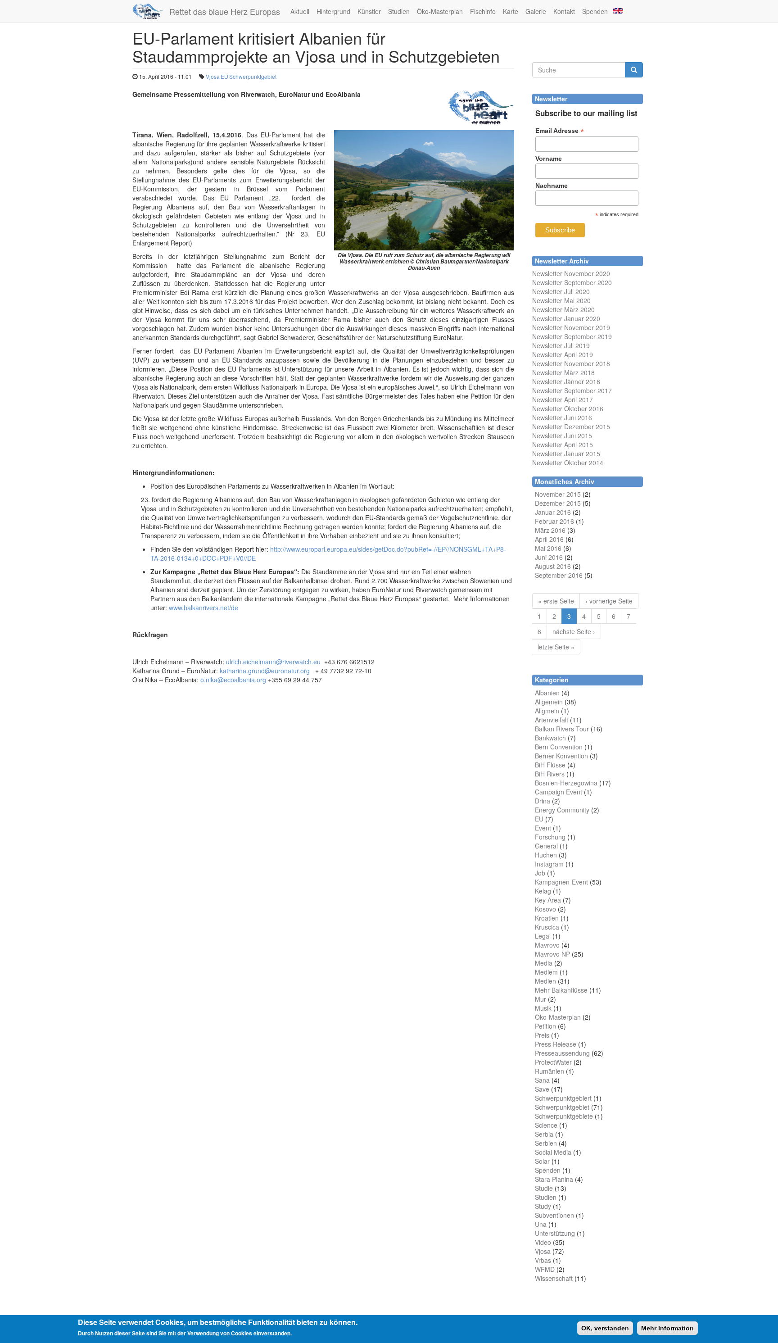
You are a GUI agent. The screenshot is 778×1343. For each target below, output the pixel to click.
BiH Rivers (550, 773)
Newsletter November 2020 (571, 273)
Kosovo (545, 908)
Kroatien (547, 917)
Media (543, 962)
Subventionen (554, 1215)
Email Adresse (559, 131)
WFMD (545, 1269)
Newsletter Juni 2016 (562, 417)
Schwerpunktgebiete (564, 1116)
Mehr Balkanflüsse (561, 989)
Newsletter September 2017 (572, 390)
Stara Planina (554, 1179)
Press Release (555, 1043)
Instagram (549, 863)
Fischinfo (483, 11)
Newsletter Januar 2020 (566, 318)
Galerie (535, 11)
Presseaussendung (562, 1052)
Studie (544, 1188)
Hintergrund (333, 11)
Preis (542, 1034)
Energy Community (562, 809)
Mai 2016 (548, 548)
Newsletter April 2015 (562, 444)
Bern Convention (559, 746)
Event (543, 827)
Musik (543, 1007)
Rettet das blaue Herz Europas (224, 11)
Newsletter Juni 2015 (562, 435)
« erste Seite (556, 600)
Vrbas (543, 1260)
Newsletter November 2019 (571, 327)
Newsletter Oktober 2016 (567, 408)
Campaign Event (558, 791)
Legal (543, 935)
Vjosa (213, 76)
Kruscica (547, 926)
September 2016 (559, 575)
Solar (542, 1161)
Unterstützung (555, 1233)
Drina (542, 800)
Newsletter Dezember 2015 (571, 426)
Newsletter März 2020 (563, 309)
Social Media (553, 1152)
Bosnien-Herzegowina (566, 782)
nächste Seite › (573, 631)
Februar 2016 (554, 521)
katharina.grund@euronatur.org (265, 670)
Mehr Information (667, 1328)
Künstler (369, 11)
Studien (399, 11)
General (546, 845)
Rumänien (549, 1070)
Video (543, 1242)
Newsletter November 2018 (571, 363)
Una (541, 1224)
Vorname (548, 158)
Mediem (546, 971)
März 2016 (550, 530)
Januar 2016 (553, 512)
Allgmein (547, 710)
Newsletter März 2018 (563, 372)
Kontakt (564, 11)
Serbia (544, 1134)
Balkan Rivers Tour (562, 728)
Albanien (547, 692)
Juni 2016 (549, 557)
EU (224, 76)
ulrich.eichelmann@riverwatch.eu (273, 661)
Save (542, 1088)
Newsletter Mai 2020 (561, 300)
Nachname (551, 185)
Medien (545, 980)
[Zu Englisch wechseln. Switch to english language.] (617, 10)
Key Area (548, 899)
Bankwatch (550, 737)
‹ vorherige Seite (609, 600)
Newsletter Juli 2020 (561, 291)
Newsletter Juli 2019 (561, 345)
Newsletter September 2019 (572, 336)
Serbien (546, 1143)
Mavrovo (547, 944)
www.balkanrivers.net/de (203, 607)
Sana (542, 1079)
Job (540, 872)
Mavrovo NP (552, 953)
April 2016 (549, 539)
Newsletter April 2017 (562, 399)
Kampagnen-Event (561, 881)
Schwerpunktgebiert (563, 1098)
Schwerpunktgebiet (252, 76)
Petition (545, 1025)
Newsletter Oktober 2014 (567, 462)
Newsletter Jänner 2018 (566, 381)
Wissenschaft (554, 1278)
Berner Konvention (561, 755)
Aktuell (299, 11)
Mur (540, 998)
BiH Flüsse (550, 764)
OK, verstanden (605, 1328)
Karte (510, 11)
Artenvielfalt (551, 719)
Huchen (546, 854)
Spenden (595, 11)
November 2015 (558, 494)
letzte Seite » (556, 646)
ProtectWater (553, 1061)
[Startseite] (150, 11)
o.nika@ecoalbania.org (233, 679)
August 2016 (553, 566)
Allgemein (549, 701)
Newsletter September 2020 (572, 282)
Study (543, 1206)
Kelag (543, 890)
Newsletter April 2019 (562, 354)
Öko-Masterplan (440, 11)
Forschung (550, 836)
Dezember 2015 (558, 503)
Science (546, 1125)
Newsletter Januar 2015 (566, 453)
